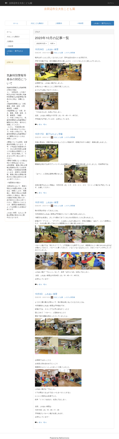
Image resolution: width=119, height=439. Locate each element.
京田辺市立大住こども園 (20, 2)
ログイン (111, 3)
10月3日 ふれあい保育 (46, 293)
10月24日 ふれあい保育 (46, 49)
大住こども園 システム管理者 (64, 52)
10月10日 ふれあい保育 (46, 202)
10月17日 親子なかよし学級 (49, 133)
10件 (52, 43)
